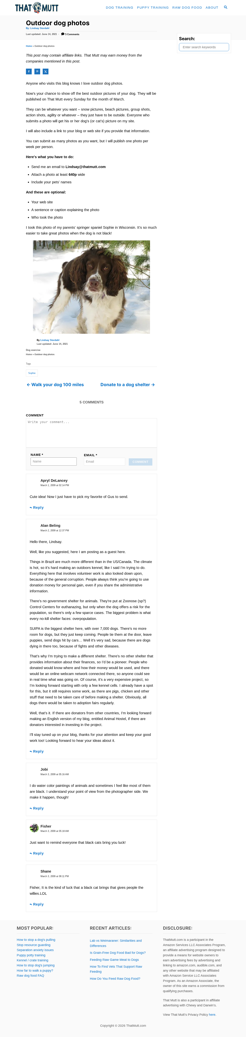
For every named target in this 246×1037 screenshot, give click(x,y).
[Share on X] (45, 71)
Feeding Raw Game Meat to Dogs (114, 960)
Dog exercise (33, 350)
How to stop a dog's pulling (36, 940)
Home (29, 46)
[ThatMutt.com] (47, 7)
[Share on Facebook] (29, 71)
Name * (37, 455)
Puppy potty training (31, 955)
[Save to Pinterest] (37, 71)
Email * (90, 455)
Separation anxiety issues (35, 950)
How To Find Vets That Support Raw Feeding (116, 969)
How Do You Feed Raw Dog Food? (115, 978)
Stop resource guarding (33, 945)
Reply (38, 507)
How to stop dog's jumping (36, 965)
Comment (35, 415)
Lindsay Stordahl (39, 28)
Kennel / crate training (32, 960)
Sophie (31, 373)
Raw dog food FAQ (30, 975)
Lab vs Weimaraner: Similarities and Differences (116, 943)
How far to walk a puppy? (35, 970)
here (212, 1014)
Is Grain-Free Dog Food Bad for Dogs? (118, 953)
